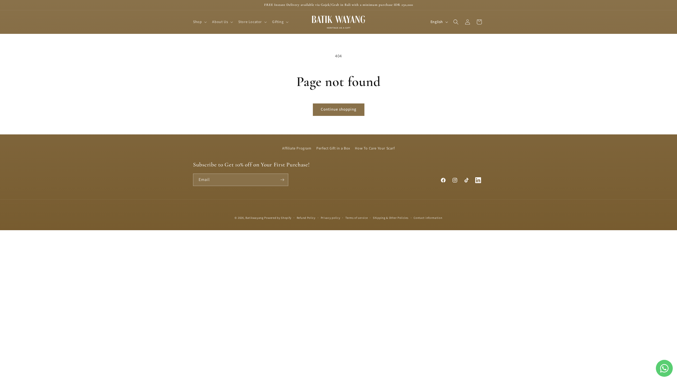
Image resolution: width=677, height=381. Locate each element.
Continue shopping (338, 109)
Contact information (428, 218)
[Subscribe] (282, 180)
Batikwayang (254, 218)
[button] (199, 22)
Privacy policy (330, 218)
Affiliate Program (296, 148)
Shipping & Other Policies (391, 218)
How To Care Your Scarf (375, 148)
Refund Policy (306, 218)
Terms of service (356, 218)
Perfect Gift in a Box (333, 148)
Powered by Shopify (277, 218)
